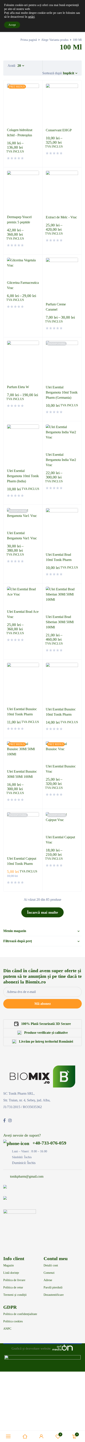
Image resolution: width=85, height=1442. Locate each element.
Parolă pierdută (53, 1287)
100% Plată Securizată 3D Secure (46, 1024)
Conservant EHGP (59, 130)
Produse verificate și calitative (46, 1032)
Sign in (41, 1436)
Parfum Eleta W (18, 387)
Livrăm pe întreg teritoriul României (46, 1041)
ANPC (7, 1328)
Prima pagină (28, 39)
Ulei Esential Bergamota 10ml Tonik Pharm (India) (23, 476)
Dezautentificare (54, 1294)
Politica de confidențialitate (20, 1314)
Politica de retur (13, 1287)
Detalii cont (51, 1265)
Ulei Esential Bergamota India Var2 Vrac (61, 460)
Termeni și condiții (15, 1294)
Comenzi (49, 1272)
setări (31, 16)
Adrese (48, 1280)
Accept (12, 24)
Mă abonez (42, 1003)
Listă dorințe (11, 1272)
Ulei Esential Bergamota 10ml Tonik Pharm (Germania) (62, 392)
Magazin (8, 1265)
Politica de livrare (14, 1280)
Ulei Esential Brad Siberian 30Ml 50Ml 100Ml (60, 622)
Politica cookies (13, 1321)
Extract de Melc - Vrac (61, 217)
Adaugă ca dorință (60, 1434)
